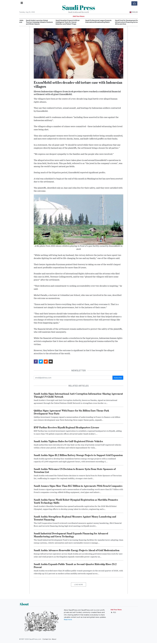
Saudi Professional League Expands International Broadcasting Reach (92, 21)
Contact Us (47, 639)
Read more (68, 619)
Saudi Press (78, 7)
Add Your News (78, 16)
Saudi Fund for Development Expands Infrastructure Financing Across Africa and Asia (123, 22)
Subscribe (118, 378)
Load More (78, 584)
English (135, 12)
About (54, 639)
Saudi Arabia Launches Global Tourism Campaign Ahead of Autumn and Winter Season (33, 22)
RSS (114, 612)
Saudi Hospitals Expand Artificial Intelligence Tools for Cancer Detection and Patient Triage (62, 22)
